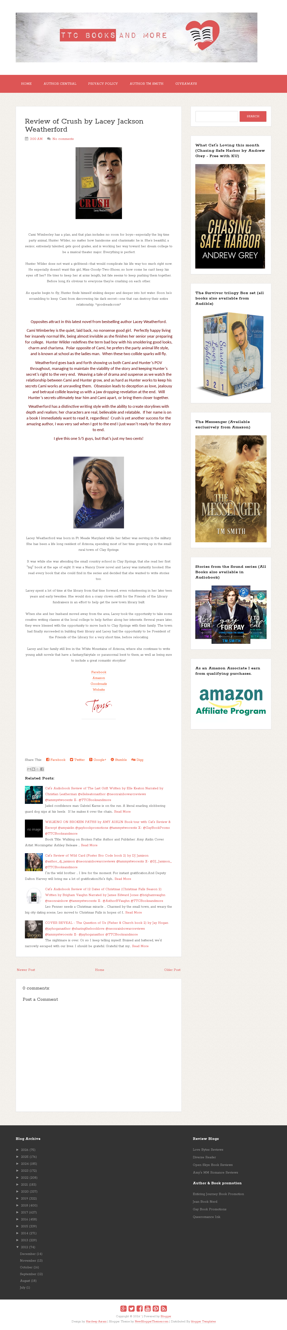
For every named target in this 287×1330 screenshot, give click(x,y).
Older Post (172, 970)
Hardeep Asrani (96, 1321)
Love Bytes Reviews (208, 1150)
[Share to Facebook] (42, 769)
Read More (122, 812)
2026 (24, 1150)
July (22, 1288)
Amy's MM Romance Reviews (215, 1173)
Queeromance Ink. (207, 1217)
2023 (24, 1171)
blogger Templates (203, 1321)
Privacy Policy (103, 84)
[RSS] (164, 1309)
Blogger (166, 1316)
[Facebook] (140, 1309)
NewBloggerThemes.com (151, 1321)
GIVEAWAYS (186, 84)
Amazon (98, 678)
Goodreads (99, 684)
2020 (25, 1192)
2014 (24, 1233)
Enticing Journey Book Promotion (218, 1194)
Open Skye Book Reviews (213, 1165)
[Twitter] (131, 1309)
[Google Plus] (123, 1309)
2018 (24, 1206)
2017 (24, 1213)
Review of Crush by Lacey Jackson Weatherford (84, 125)
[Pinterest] (156, 1309)
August (25, 1281)
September (28, 1274)
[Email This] (29, 769)
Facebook (98, 672)
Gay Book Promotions (209, 1209)
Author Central (59, 84)
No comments (63, 139)
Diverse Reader (204, 1157)
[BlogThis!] (33, 769)
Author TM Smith (146, 84)
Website (99, 690)
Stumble (120, 760)
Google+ (99, 760)
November (28, 1261)
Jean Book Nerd (205, 1202)
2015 (24, 1226)
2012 (24, 1247)
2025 (24, 1157)
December (28, 1254)
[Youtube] (148, 1309)
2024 (25, 1164)
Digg (139, 760)
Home (26, 84)
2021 (24, 1185)
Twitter (79, 760)
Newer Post (26, 970)
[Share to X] (37, 769)
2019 (24, 1199)
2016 (24, 1219)
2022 (24, 1178)
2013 (24, 1240)
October (26, 1267)
